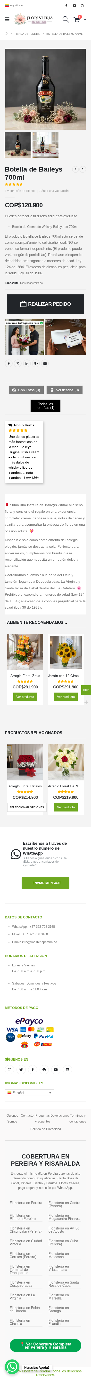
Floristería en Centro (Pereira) (64, 1204)
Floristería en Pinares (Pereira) (23, 1217)
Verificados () (67, 390)
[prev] (75, 169)
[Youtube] (74, 5)
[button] (9, 19)
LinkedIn (27, 363)
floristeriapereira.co (31, 282)
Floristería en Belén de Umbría (25, 1309)
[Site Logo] (33, 19)
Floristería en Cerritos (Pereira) (23, 1255)
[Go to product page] (25, 652)
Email (45, 363)
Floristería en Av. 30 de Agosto (64, 1230)
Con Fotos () (28, 390)
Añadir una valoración (54, 191)
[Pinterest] (44, 1069)
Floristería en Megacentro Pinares (64, 1217)
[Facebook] (66, 5)
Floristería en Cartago (59, 1309)
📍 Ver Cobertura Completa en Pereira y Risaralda (45, 1345)
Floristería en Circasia (20, 1322)
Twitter (18, 363)
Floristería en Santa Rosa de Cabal (64, 1284)
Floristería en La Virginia (22, 1296)
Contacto (27, 1115)
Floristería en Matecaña (59, 1255)
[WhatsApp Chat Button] (12, 1366)
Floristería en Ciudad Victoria (26, 1242)
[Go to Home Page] (6, 34)
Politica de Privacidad (45, 1129)
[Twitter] (21, 1069)
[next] (82, 169)
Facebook (9, 363)
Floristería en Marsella (59, 1296)
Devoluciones (59, 1115)
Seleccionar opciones (27, 807)
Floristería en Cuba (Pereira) (63, 1242)
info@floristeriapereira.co (39, 942)
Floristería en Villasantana (59, 1268)
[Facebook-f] (32, 1069)
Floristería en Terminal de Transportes (20, 1269)
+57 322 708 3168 (42, 926)
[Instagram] (82, 5)
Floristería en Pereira (26, 1202)
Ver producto (25, 697)
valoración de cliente (20, 191)
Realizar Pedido (49, 304)
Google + (36, 363)
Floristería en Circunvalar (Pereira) (26, 1230)
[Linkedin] (67, 1069)
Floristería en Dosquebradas (21, 1284)
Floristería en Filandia (59, 1322)
